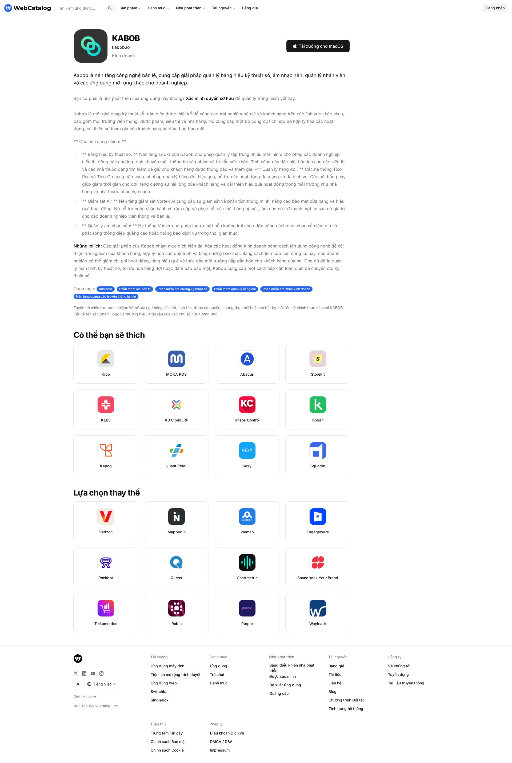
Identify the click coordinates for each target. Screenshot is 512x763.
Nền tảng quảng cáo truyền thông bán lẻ (106, 296)
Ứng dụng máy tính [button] (167, 666)
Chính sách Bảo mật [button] (168, 741)
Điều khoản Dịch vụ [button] (227, 733)
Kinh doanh (123, 55)
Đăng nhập (495, 8)
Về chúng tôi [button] (399, 666)
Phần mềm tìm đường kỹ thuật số (182, 289)
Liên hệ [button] (335, 683)
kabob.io (121, 47)
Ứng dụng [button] (218, 666)
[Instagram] (101, 673)
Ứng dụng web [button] (164, 683)
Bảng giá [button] (336, 666)
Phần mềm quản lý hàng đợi (235, 289)
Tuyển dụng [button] (398, 674)
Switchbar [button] (160, 691)
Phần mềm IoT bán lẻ (135, 289)
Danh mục (156, 8)
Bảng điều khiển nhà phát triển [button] (291, 668)
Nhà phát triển (188, 8)
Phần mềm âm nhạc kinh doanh (286, 289)
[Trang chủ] (27, 8)
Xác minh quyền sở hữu (210, 98)
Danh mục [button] (218, 683)
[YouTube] (93, 673)
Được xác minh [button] (282, 676)
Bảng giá (250, 8)
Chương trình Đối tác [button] (347, 700)
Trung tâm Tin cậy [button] (167, 733)
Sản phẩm (128, 8)
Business (105, 289)
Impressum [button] (220, 750)
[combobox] (101, 684)
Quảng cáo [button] (279, 693)
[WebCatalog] (78, 658)
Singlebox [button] (160, 700)
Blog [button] (333, 691)
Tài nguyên (221, 8)
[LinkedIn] (84, 673)
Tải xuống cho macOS (321, 46)
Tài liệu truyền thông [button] (406, 683)
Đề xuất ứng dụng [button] (285, 685)
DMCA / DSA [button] (221, 741)
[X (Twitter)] (76, 673)
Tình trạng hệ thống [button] (346, 708)
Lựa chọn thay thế (107, 492)
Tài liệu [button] (335, 674)
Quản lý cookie (85, 696)
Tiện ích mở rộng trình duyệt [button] (176, 674)
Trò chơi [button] (217, 674)
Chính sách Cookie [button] (167, 750)
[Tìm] (110, 8)
